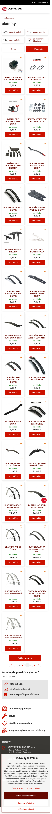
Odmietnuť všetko (26, 803)
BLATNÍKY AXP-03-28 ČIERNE (13, 208)
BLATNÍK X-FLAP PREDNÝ (13, 250)
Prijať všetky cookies (26, 795)
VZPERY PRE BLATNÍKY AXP (37, 250)
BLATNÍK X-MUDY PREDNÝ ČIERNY (37, 208)
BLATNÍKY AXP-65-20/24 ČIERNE (37, 422)
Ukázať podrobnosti (26, 809)
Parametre (38, 49)
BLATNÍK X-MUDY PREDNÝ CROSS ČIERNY (37, 293)
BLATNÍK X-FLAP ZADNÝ (13, 422)
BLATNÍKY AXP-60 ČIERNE (13, 548)
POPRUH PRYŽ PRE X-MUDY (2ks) (37, 78)
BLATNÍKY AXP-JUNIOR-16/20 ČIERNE (13, 379)
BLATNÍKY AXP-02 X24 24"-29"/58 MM (36, 336)
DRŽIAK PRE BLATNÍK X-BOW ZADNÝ (13, 121)
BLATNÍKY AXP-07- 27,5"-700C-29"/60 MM (37, 549)
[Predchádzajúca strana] (11, 665)
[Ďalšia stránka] (39, 665)
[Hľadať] (34, 9)
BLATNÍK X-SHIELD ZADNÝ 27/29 (37, 506)
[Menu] (47, 9)
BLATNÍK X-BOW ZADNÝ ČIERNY (13, 464)
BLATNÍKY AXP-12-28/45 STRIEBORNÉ (13, 592)
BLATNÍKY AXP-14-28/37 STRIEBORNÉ (13, 636)
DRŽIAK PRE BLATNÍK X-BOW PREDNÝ (13, 165)
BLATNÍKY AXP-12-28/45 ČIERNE (13, 506)
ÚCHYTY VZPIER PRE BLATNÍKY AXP (37, 120)
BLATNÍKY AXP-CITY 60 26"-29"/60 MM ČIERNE (37, 593)
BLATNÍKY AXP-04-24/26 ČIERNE (37, 378)
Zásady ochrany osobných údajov (26, 788)
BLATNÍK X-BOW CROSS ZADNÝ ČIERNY (37, 165)
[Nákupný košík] (40, 9)
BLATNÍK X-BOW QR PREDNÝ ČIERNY (37, 464)
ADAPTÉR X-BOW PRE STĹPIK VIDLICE (13, 78)
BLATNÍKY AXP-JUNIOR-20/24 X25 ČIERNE (13, 293)
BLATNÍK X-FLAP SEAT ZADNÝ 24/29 (13, 336)
